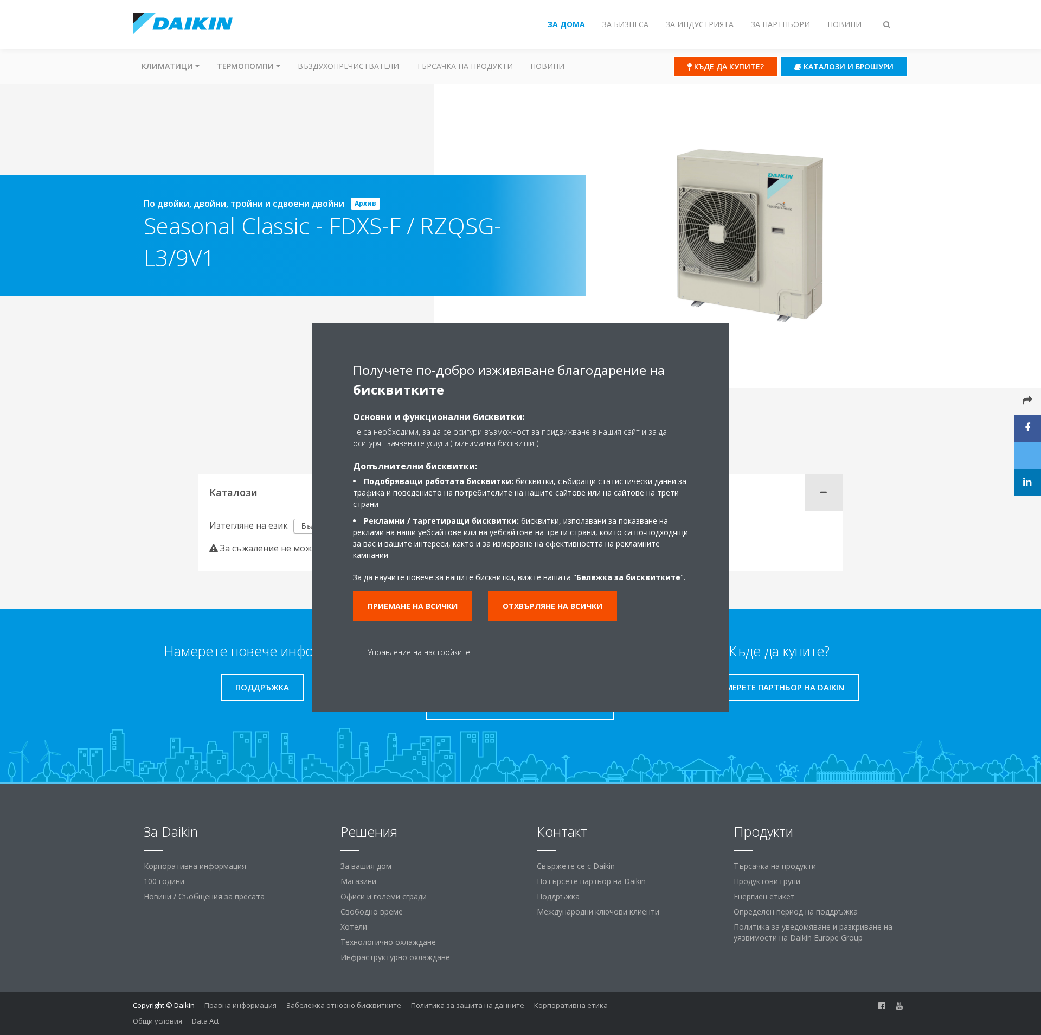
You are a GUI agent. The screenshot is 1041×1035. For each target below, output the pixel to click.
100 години (164, 881)
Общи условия (157, 1021)
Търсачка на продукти (464, 66)
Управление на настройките (419, 652)
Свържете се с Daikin (576, 866)
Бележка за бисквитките (628, 577)
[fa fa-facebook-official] (882, 1006)
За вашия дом (365, 866)
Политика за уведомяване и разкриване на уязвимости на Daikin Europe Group (813, 932)
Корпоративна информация (195, 866)
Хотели (353, 927)
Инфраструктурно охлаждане (395, 957)
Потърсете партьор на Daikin (591, 881)
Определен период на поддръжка (796, 911)
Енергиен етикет (764, 896)
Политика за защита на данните (467, 1005)
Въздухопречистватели (348, 66)
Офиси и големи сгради (383, 896)
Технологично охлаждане (388, 942)
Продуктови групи (767, 881)
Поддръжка (558, 896)
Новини (547, 66)
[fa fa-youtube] (899, 1006)
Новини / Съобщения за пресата (204, 896)
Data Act (205, 1021)
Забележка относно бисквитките (343, 1005)
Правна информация (240, 1005)
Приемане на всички (413, 606)
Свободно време (371, 911)
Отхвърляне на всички (552, 606)
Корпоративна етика (571, 1005)
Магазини (358, 881)
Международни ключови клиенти (598, 911)
